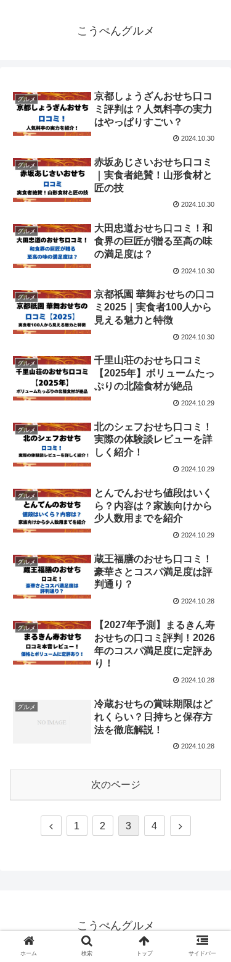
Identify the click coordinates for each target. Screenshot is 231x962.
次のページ (115, 784)
